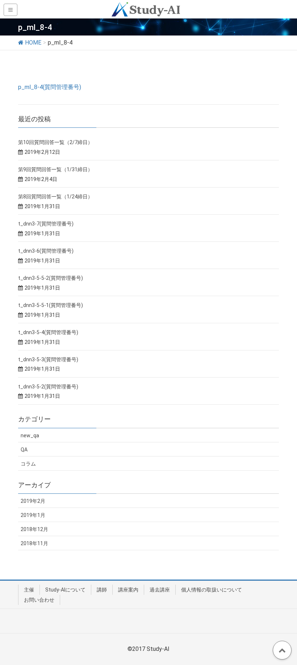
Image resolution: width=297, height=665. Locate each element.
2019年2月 (33, 501)
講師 (102, 590)
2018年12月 (34, 529)
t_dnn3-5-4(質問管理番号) (48, 332)
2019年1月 (33, 515)
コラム (28, 464)
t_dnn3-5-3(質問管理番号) (48, 359)
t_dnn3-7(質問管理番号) (46, 224)
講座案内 (128, 590)
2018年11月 (34, 543)
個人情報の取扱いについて (211, 590)
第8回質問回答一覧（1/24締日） (55, 196)
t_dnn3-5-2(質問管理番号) (48, 387)
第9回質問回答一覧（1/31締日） (55, 169)
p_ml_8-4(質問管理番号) (49, 87)
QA (24, 450)
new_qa (30, 435)
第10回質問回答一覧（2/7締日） (55, 142)
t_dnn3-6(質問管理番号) (46, 251)
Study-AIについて (65, 590)
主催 (29, 590)
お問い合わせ (39, 600)
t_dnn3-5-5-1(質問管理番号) (50, 305)
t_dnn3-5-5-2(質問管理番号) (50, 278)
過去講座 (160, 590)
